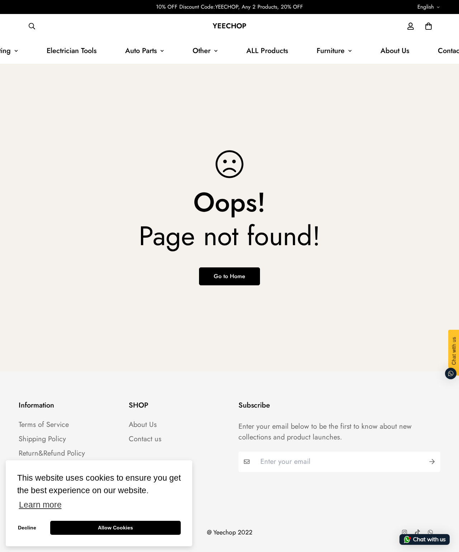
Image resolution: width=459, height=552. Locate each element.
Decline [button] (27, 527)
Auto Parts (141, 51)
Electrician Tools (71, 51)
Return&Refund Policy (52, 453)
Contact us (145, 439)
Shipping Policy (42, 439)
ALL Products (267, 51)
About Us (394, 51)
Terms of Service (44, 424)
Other (201, 51)
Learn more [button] (40, 504)
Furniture (331, 51)
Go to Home (229, 276)
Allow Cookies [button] (115, 527)
